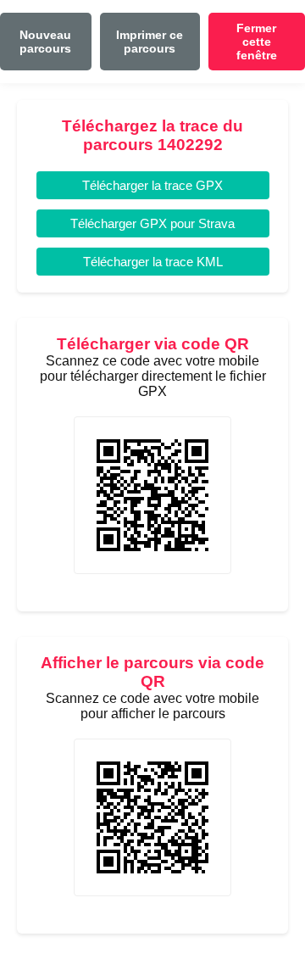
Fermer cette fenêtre (256, 41)
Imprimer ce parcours (149, 41)
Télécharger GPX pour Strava (152, 223)
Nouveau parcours (45, 41)
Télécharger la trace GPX (152, 185)
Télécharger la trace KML (153, 261)
